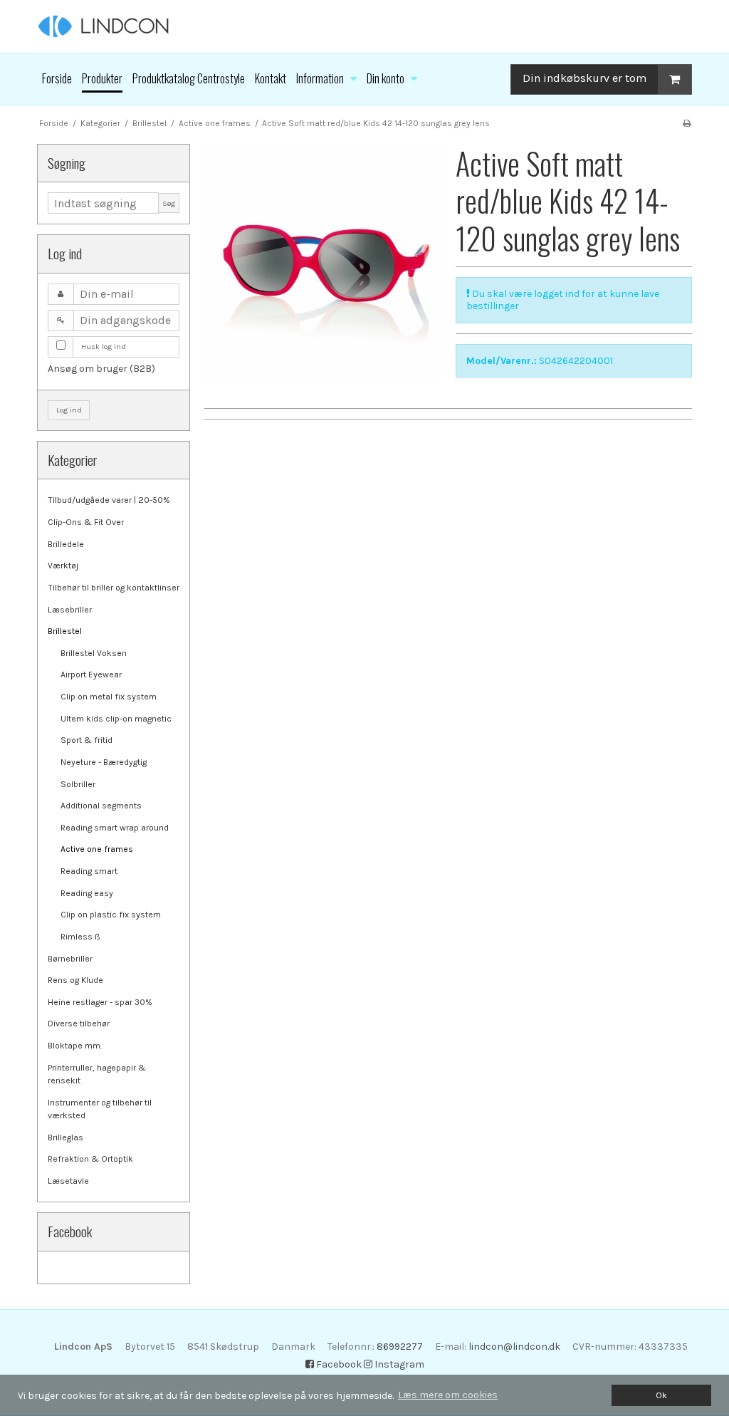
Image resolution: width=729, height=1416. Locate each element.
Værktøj (63, 566)
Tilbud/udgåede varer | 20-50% (109, 500)
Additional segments (101, 806)
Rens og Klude (75, 980)
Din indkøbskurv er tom (584, 78)
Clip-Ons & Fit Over (86, 522)
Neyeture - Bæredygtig (104, 762)
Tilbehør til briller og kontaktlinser (113, 588)
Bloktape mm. (75, 1046)
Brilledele (66, 544)
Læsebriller (70, 610)
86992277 (400, 1346)
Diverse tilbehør (79, 1024)
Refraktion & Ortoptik (90, 1159)
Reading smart (89, 871)
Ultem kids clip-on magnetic (116, 719)
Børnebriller (70, 959)
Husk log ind (103, 346)
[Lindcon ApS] (364, 26)
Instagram (398, 1364)
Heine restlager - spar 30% (100, 1002)
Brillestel (65, 631)
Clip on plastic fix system (111, 915)
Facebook (338, 1364)
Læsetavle (68, 1181)
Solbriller (78, 784)
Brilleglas (65, 1137)
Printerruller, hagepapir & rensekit (97, 1074)
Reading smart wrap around (115, 828)
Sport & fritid (86, 740)
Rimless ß (80, 937)
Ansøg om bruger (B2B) (101, 369)
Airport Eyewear (91, 675)
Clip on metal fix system (109, 697)
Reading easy (87, 893)
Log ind (69, 410)
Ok (661, 1395)
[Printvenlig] (686, 123)
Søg (168, 203)
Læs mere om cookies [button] (448, 1395)
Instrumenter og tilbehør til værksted (100, 1109)
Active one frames (97, 849)
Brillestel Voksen (94, 653)
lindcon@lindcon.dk (514, 1346)
